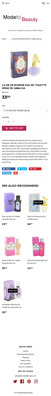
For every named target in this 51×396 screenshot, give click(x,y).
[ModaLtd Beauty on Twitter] (15, 382)
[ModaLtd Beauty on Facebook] (22, 382)
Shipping (25, 357)
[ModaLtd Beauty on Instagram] (36, 382)
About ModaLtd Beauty (25, 354)
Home (4, 39)
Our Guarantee (25, 364)
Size (3, 106)
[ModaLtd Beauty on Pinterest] (29, 382)
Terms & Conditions (25, 367)
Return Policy (25, 361)
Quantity (5, 117)
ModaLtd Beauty (26, 393)
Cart (47, 3)
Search (25, 351)
